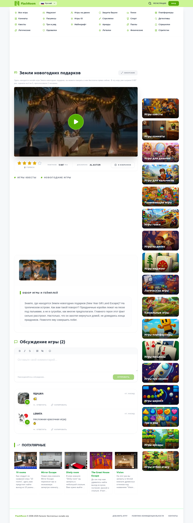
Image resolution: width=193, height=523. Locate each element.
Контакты (173, 516)
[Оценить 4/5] (34, 163)
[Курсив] (25, 351)
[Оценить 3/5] (29, 163)
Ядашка (38, 393)
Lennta (37, 413)
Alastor (95, 165)
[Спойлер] (42, 351)
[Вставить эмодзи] (50, 351)
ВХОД (173, 3)
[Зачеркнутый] (30, 351)
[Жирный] (20, 351)
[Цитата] (37, 351)
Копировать (60, 405)
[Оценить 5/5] (39, 163)
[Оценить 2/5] (24, 163)
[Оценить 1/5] (19, 163)
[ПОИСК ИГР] (149, 3)
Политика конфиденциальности (148, 516)
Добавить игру (120, 516)
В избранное (124, 165)
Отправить (123, 377)
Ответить (41, 405)
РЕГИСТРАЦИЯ (159, 3)
